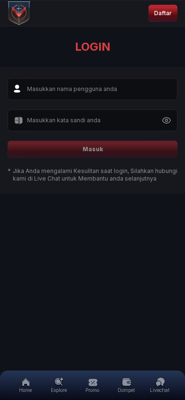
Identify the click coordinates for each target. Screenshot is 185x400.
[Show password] (166, 120)
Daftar (163, 13)
